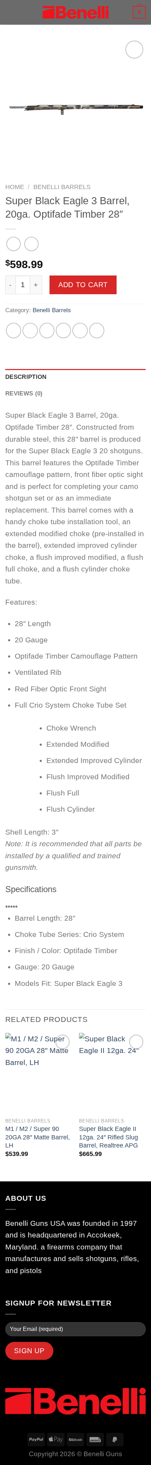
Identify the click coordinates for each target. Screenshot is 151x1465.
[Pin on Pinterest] (79, 330)
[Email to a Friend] (63, 330)
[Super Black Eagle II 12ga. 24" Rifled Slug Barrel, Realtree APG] (112, 1073)
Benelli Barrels (62, 186)
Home (14, 186)
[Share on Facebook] (30, 330)
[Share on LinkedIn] (96, 330)
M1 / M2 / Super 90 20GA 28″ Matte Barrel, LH (37, 1137)
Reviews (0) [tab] (24, 393)
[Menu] (11, 12)
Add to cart (83, 285)
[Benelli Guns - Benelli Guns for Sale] (75, 12)
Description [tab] (26, 377)
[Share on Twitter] (46, 330)
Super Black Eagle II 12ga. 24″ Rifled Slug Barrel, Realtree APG (108, 1137)
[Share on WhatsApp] (13, 330)
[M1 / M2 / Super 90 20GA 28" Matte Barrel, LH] (38, 1073)
